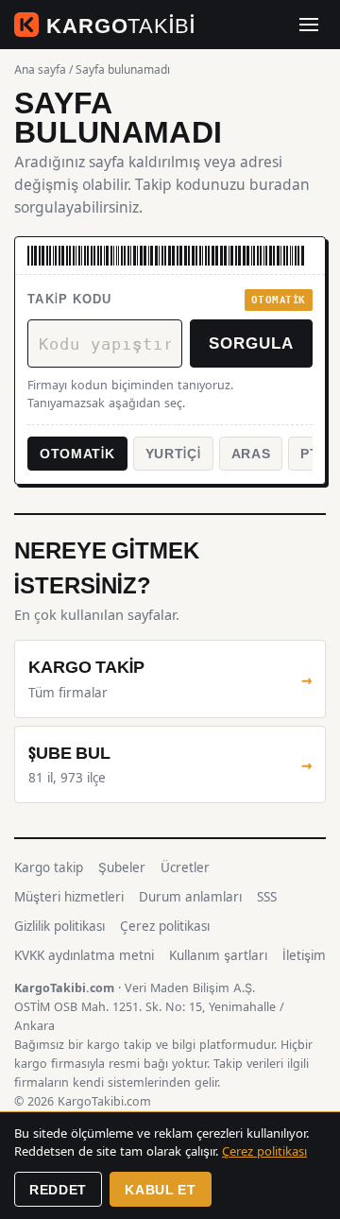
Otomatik (77, 453)
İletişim (304, 955)
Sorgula (251, 342)
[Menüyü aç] (309, 24)
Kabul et (160, 1189)
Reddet (58, 1189)
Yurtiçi (173, 453)
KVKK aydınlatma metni (84, 955)
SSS (267, 896)
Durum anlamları (190, 896)
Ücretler (185, 867)
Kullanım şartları (218, 955)
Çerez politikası (165, 926)
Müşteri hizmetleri (69, 896)
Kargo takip (48, 867)
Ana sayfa (40, 69)
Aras (251, 453)
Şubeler (121, 867)
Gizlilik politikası (59, 926)
